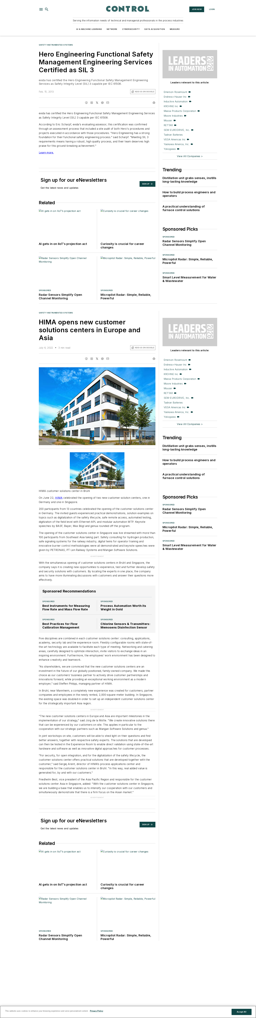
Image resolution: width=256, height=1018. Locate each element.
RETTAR (168, 125)
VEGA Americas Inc (175, 139)
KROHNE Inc (171, 106)
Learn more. (46, 152)
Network (112, 29)
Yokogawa (170, 148)
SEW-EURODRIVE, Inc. (177, 129)
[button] (41, 9)
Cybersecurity (131, 29)
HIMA (59, 497)
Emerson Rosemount (175, 91)
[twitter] (97, 102)
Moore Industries (173, 115)
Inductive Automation (176, 101)
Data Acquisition (154, 29)
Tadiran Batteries (173, 134)
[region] (128, 1012)
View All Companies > (190, 156)
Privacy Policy (96, 1011)
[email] (107, 102)
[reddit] (102, 102)
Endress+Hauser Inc (175, 96)
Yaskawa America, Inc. (176, 144)
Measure (175, 29)
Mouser (168, 120)
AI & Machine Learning (89, 29)
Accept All (241, 1012)
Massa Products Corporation (180, 110)
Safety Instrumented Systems (56, 45)
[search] (46, 9)
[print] (153, 102)
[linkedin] (91, 102)
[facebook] (86, 102)
